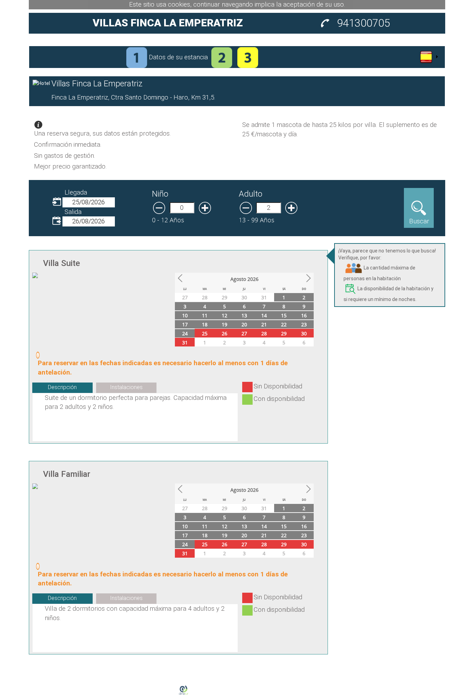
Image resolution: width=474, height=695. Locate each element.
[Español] (428, 57)
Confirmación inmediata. (68, 144)
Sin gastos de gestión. (64, 156)
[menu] (428, 57)
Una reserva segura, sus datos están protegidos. (102, 133)
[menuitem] (428, 57)
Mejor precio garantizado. (70, 166)
